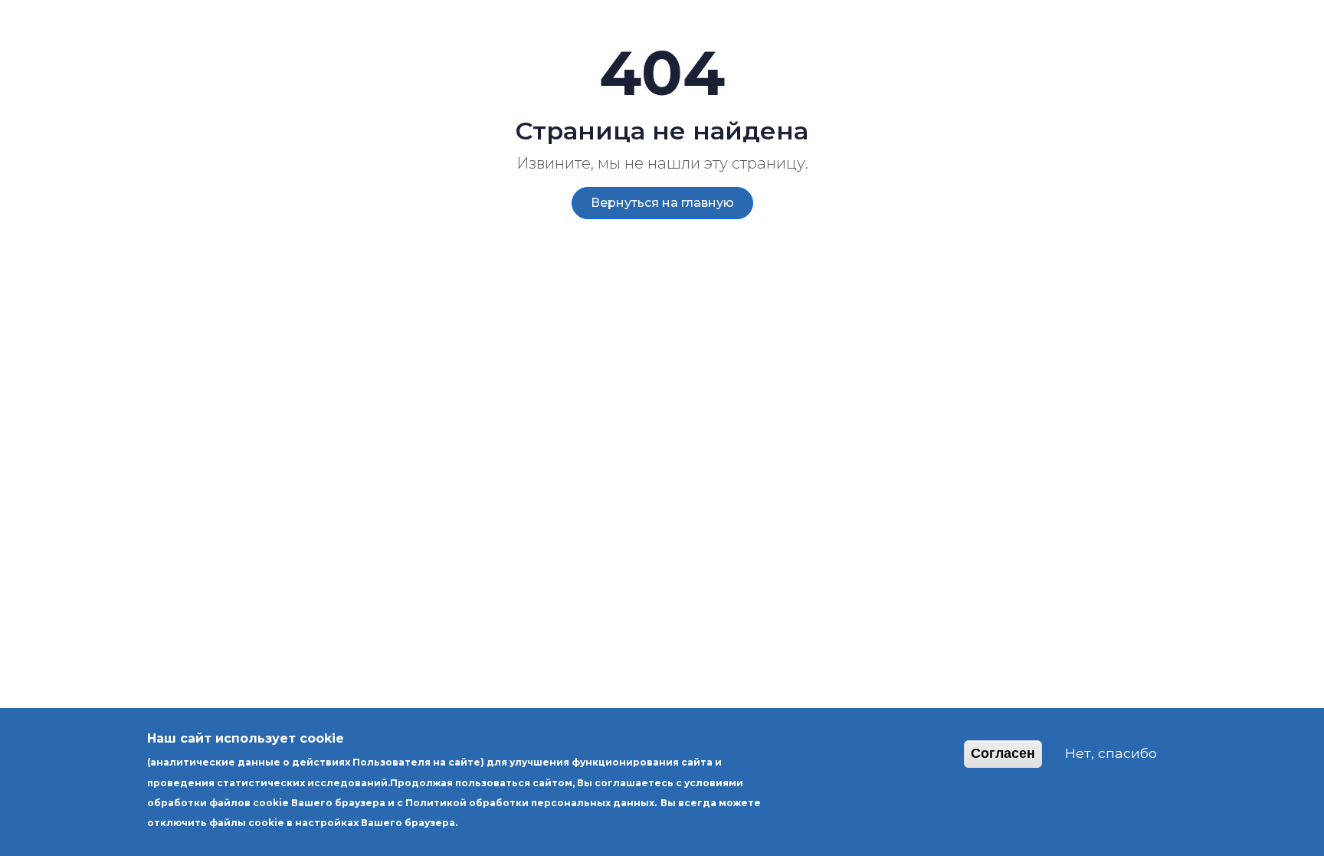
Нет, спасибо (1111, 753)
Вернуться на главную (662, 202)
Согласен (1003, 753)
